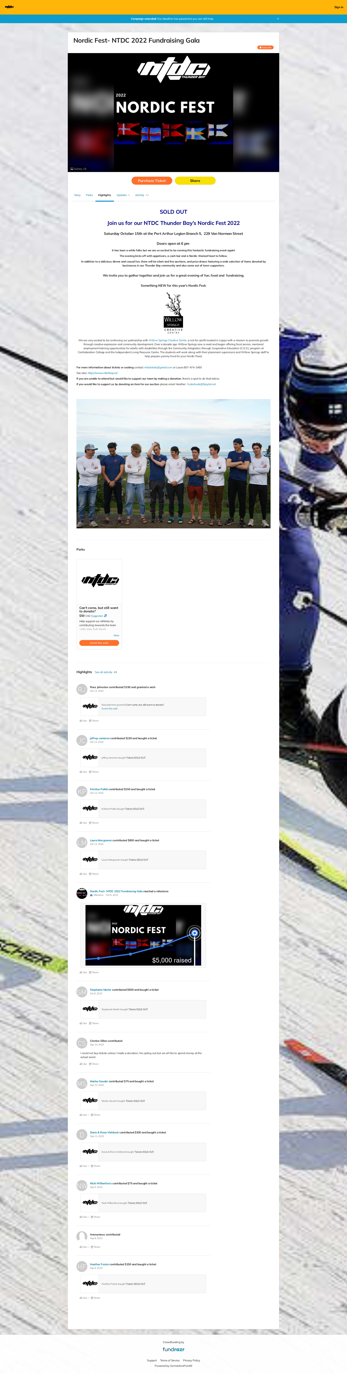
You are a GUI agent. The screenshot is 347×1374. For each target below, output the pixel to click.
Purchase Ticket (152, 180)
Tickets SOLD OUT (135, 757)
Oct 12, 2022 (97, 741)
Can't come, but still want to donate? (145, 704)
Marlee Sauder (99, 1081)
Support (152, 1360)
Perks (89, 195)
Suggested (97, 615)
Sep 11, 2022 (97, 1136)
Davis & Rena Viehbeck (104, 1132)
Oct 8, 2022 (112, 894)
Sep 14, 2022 (97, 1044)
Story (77, 195)
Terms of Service (170, 1360)
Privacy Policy (191, 1360)
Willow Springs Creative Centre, (168, 340)
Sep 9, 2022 (96, 1187)
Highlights (104, 195)
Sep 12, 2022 (97, 1085)
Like (84, 720)
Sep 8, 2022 (96, 1238)
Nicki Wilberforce (101, 1183)
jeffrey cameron (100, 738)
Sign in (338, 7)
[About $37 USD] (105, 615)
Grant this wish (99, 643)
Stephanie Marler (100, 989)
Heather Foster (99, 1264)
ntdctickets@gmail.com (158, 367)
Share (195, 180)
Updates (123, 195)
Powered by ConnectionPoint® (173, 1365)
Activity (142, 195)
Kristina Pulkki (99, 789)
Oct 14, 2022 (97, 690)
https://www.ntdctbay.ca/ (103, 373)
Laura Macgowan (101, 840)
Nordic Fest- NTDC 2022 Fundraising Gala (116, 891)
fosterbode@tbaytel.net (201, 384)
